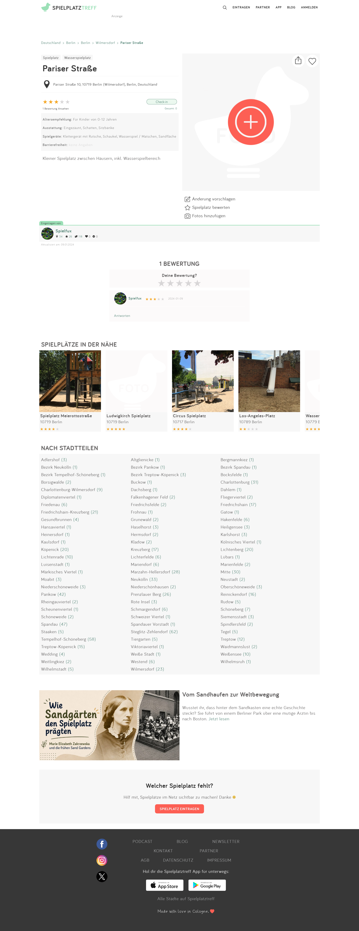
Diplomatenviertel (58, 497)
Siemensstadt (234, 616)
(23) (160, 669)
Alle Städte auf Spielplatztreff (186, 898)
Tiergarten (141, 639)
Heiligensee (232, 527)
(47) (63, 624)
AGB (145, 860)
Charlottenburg (235, 482)
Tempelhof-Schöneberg (63, 639)
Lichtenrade (52, 557)
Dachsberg (141, 489)
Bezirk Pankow (145, 467)
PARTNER (263, 7)
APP (279, 7)
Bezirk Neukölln (56, 467)
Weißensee (231, 654)
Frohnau (139, 512)
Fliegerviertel (233, 497)
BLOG (291, 7)
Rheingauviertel (56, 601)
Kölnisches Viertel (238, 542)
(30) (236, 571)
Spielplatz (51, 57)
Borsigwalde (52, 482)
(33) (153, 579)
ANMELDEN (309, 7)
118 (80, 236)
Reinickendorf (234, 594)
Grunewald (141, 519)
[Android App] (207, 889)
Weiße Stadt (142, 654)
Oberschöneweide (238, 586)
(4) (76, 519)
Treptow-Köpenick (58, 646)
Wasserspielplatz (77, 57)
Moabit (47, 579)
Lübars (227, 557)
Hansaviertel (53, 527)
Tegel (226, 631)
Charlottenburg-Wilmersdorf (68, 489)
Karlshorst (230, 534)
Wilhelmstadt (54, 669)
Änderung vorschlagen (213, 199)
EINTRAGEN (241, 7)
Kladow (138, 542)
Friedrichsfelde (145, 504)
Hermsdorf (141, 534)
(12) (241, 639)
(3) (64, 459)
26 (70, 236)
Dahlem (228, 489)
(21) (94, 512)
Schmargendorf (145, 609)
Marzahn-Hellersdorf (150, 571)
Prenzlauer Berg (146, 594)
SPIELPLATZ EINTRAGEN (179, 808)
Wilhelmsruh (233, 661)
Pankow (48, 594)
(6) (64, 504)
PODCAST (143, 841)
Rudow (227, 601)
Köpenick (50, 549)
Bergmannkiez (234, 459)
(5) (238, 601)
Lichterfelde (142, 557)
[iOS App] (164, 889)
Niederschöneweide (60, 586)
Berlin (71, 42)
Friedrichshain (234, 504)
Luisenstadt (52, 564)
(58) (92, 639)
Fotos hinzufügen (208, 215)
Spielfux (64, 231)
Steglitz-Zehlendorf (149, 631)
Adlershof (50, 459)
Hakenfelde (231, 519)
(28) (176, 571)
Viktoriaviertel (144, 646)
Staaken (49, 631)
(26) (167, 594)
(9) (100, 489)
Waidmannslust (235, 646)
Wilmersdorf (105, 42)
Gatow (227, 512)
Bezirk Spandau (236, 467)
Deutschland (51, 42)
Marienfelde (232, 564)
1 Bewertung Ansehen (56, 108)
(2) (68, 482)
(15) (81, 646)
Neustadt (229, 579)
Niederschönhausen (150, 586)
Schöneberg (232, 609)
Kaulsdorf (50, 542)
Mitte (226, 571)
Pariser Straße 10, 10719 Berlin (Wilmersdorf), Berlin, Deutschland (105, 84)
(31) (254, 482)
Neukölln (139, 579)
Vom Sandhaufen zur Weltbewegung (230, 694)
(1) (157, 459)
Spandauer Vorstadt (150, 624)
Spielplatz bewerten (211, 207)
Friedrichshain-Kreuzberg (65, 512)
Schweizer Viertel (147, 616)
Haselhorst (141, 527)
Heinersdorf (52, 534)
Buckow (138, 482)
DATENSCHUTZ (178, 860)
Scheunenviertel (56, 609)
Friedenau (50, 504)
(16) (252, 594)
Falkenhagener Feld (149, 497)
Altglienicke (142, 459)
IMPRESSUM (219, 860)
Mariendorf (141, 564)
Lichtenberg (232, 549)
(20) (64, 549)
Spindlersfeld (233, 624)
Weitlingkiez (52, 661)
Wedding (49, 654)
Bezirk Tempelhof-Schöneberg (70, 474)
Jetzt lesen (219, 718)
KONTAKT (163, 850)
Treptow (228, 639)
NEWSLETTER (226, 841)
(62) (173, 631)
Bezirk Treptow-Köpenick (155, 474)
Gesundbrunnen (56, 519)
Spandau (49, 624)
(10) (69, 557)
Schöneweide (54, 616)
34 (61, 236)
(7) (247, 609)
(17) (252, 504)
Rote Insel (140, 601)
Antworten (122, 315)
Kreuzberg (140, 549)
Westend (139, 661)
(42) (62, 594)
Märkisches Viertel (59, 571)
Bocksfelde (231, 474)
